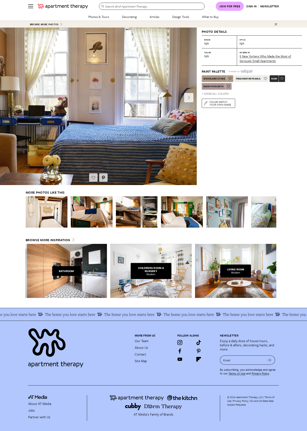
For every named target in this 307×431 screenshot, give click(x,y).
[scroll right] (273, 212)
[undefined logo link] (63, 6)
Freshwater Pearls (248, 78)
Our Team (141, 340)
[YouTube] (179, 359)
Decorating (129, 16)
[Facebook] (179, 350)
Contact (140, 354)
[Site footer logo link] (79, 346)
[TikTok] (198, 342)
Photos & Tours (98, 16)
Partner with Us (39, 417)
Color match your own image (220, 103)
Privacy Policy (260, 373)
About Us (141, 347)
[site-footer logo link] (37, 398)
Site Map (141, 360)
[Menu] (30, 6)
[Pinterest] (198, 350)
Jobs (31, 410)
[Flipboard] (198, 359)
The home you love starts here (59, 314)
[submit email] (269, 360)
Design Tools (180, 16)
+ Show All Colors (215, 93)
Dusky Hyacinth (213, 86)
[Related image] (46, 212)
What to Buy (210, 16)
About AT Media (39, 403)
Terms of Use (236, 373)
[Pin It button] (103, 177)
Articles (154, 16)
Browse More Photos (44, 24)
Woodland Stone (214, 78)
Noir (274, 78)
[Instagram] (179, 342)
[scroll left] (29, 212)
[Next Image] (188, 97)
